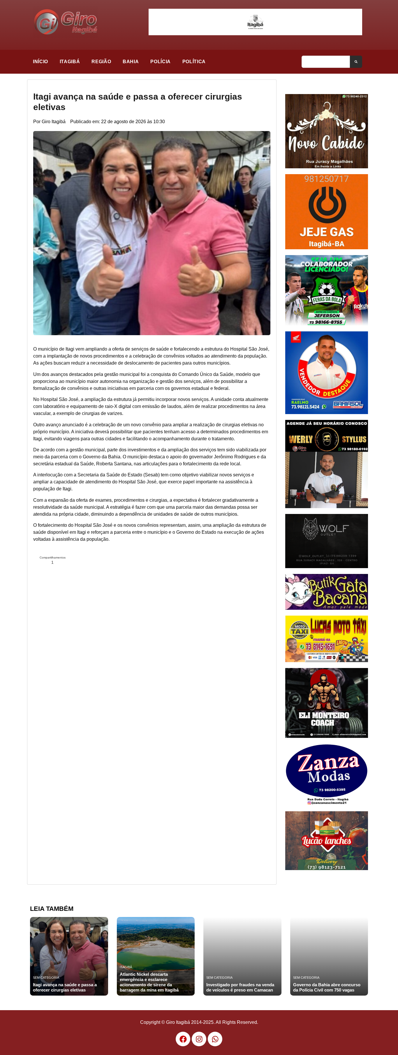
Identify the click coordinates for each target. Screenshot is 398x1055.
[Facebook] (183, 1039)
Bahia (131, 61)
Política (194, 61)
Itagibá (70, 61)
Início (40, 61)
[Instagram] (199, 1039)
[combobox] (326, 62)
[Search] (356, 62)
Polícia (160, 61)
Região (101, 61)
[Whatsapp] (215, 1039)
